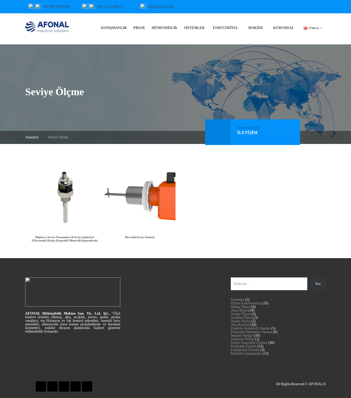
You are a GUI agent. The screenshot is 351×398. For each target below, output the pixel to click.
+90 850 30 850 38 (56, 6)
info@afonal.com (161, 6)
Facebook (252, 6)
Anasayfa (32, 137)
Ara (317, 284)
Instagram (243, 6)
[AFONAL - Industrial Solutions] (47, 26)
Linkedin (270, 6)
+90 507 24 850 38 (110, 6)
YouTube (235, 6)
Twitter (261, 6)
